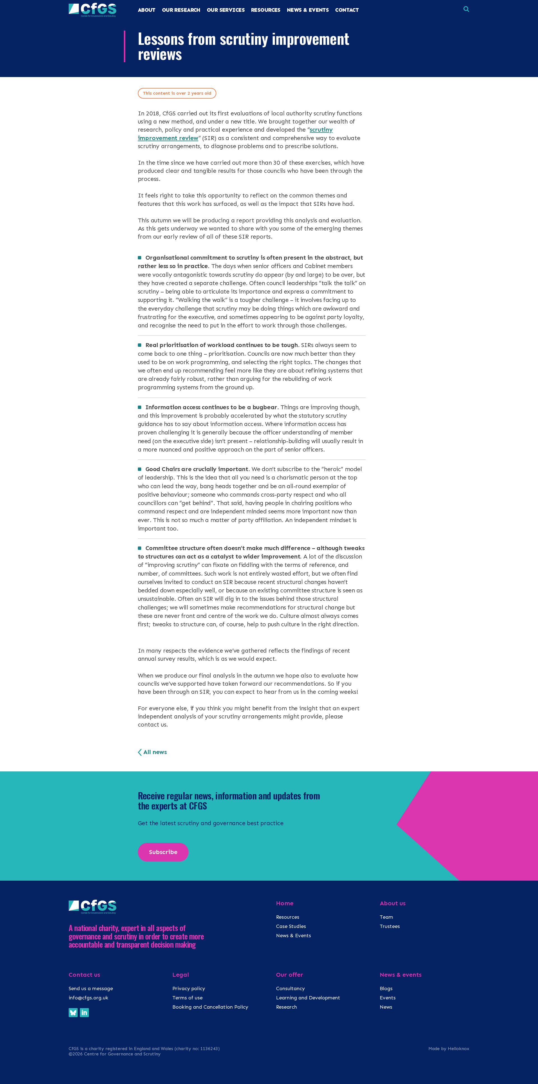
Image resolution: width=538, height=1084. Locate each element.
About (147, 10)
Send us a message (91, 988)
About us (392, 903)
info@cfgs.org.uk (88, 998)
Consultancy (290, 988)
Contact (347, 10)
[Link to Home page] (92, 15)
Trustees (390, 926)
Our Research (181, 10)
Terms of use (187, 998)
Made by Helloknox (448, 1048)
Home (284, 903)
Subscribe (163, 852)
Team (386, 917)
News (386, 1007)
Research (286, 1007)
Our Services (226, 10)
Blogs (386, 988)
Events (388, 998)
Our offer (289, 974)
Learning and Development (308, 998)
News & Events (308, 10)
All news (155, 752)
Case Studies (291, 926)
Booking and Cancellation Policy (211, 1007)
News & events (400, 974)
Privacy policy (188, 988)
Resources (287, 917)
